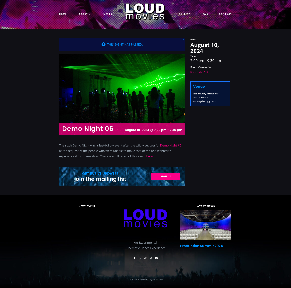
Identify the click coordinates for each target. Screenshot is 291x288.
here (149, 156)
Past (206, 72)
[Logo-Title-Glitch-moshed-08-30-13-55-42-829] (145, 201)
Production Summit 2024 (201, 246)
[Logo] (145, 4)
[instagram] (151, 258)
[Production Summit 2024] (205, 225)
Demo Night (196, 72)
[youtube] (156, 258)
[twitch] (140, 258)
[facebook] (134, 258)
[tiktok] (145, 258)
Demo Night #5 (170, 145)
